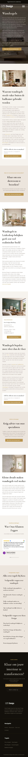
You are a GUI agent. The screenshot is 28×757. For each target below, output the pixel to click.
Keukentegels (15, 744)
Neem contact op (13, 689)
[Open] (23, 6)
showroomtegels (6, 284)
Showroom (11, 727)
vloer (8, 354)
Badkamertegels (9, 747)
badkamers (9, 115)
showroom (7, 134)
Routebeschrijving (13, 337)
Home (6, 727)
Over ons (6, 53)
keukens (12, 117)
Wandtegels (8, 744)
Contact (7, 730)
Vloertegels (14, 742)
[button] (14, 589)
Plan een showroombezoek (11, 49)
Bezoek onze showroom (12, 156)
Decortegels (8, 742)
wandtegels (5, 387)
